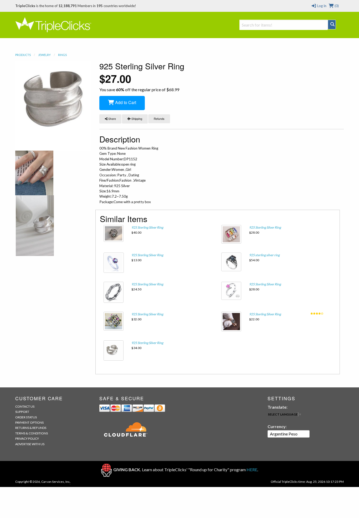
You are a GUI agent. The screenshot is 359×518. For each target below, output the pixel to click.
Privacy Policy (27, 438)
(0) (336, 6)
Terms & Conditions (31, 433)
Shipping (136, 118)
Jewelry (44, 55)
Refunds (159, 118)
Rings (62, 55)
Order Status (26, 417)
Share (111, 118)
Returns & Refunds (30, 428)
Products (23, 55)
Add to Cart (125, 102)
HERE (252, 469)
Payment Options (29, 422)
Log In (321, 6)
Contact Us (24, 406)
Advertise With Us (29, 444)
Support (22, 412)
